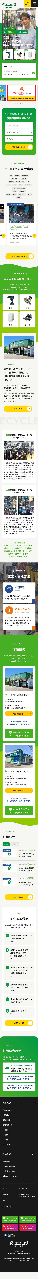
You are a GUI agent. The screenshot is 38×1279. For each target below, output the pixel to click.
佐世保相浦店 (10, 1166)
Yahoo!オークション (10, 1176)
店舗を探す (7, 1161)
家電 (6, 1140)
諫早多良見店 (10, 1171)
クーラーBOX (28, 185)
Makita (30, 194)
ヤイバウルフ (22, 194)
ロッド (8, 185)
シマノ (14, 194)
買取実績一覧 (7, 1125)
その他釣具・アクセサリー (19, 191)
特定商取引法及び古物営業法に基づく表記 (27, 1195)
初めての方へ (7, 1110)
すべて (6, 844)
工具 (11, 175)
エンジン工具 (25, 175)
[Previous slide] (4, 236)
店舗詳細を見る (19, 714)
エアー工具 (14, 178)
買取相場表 (7, 1120)
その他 (7, 1145)
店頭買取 (6, 1115)
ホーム (5, 1188)
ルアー (20, 185)
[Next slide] (34, 236)
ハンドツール (23, 178)
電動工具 (17, 175)
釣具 (28, 182)
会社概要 (5, 1194)
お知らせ (15, 844)
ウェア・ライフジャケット (19, 188)
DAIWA (8, 194)
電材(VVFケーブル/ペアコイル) (16, 182)
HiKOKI (19, 197)
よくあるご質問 (8, 1206)
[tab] (15, 103)
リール (14, 185)
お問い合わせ (23, 1188)
